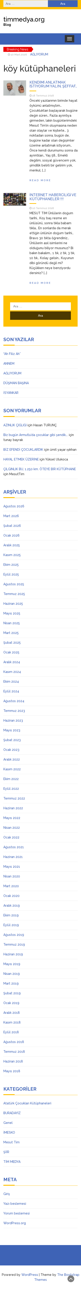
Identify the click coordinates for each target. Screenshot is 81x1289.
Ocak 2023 (11, 750)
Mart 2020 (11, 886)
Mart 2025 (11, 633)
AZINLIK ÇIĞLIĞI (15, 425)
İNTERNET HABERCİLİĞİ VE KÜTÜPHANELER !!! (52, 197)
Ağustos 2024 (13, 701)
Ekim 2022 (11, 779)
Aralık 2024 (11, 662)
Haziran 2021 (13, 857)
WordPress (29, 1275)
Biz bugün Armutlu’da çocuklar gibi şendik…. (35, 435)
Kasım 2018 (12, 1022)
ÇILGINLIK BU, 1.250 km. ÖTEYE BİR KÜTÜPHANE (39, 469)
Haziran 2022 (13, 808)
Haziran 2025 (13, 603)
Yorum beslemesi (16, 1213)
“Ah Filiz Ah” (12, 354)
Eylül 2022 (11, 788)
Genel (8, 1123)
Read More (40, 180)
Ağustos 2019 (13, 935)
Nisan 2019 (11, 974)
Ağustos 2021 (13, 847)
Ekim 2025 (11, 564)
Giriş (6, 1194)
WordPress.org (14, 1223)
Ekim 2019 (11, 915)
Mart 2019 (11, 983)
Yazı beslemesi (14, 1203)
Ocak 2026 (11, 535)
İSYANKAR (10, 393)
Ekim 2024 (11, 681)
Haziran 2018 (13, 1061)
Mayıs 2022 (11, 818)
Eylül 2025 (11, 574)
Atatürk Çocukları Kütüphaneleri (27, 1103)
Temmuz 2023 (14, 711)
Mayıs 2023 (11, 730)
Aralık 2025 (11, 545)
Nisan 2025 (11, 623)
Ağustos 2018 (13, 1042)
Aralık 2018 (11, 1012)
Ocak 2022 (11, 837)
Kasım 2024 (12, 672)
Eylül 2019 (11, 925)
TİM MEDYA (11, 1162)
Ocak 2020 (11, 896)
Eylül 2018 (11, 1032)
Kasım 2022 (12, 769)
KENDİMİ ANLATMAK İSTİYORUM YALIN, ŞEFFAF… (53, 84)
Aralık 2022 (11, 759)
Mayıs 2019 (11, 964)
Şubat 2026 (12, 526)
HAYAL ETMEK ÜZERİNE (21, 459)
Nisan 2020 (11, 876)
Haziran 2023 (13, 720)
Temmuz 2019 (14, 944)
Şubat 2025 (12, 642)
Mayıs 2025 (11, 613)
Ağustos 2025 (13, 584)
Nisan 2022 (11, 827)
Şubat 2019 (12, 993)
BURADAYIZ (12, 1113)
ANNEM (8, 363)
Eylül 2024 (11, 691)
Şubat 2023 (12, 740)
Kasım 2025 (12, 555)
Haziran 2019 (13, 954)
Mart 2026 (11, 516)
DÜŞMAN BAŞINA (16, 383)
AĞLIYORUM (39, 54)
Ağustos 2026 (13, 506)
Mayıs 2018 (11, 1071)
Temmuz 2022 (14, 798)
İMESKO (9, 1132)
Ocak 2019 (11, 1003)
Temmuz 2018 (14, 1051)
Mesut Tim (11, 1142)
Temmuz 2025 (14, 594)
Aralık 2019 (11, 905)
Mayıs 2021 (11, 866)
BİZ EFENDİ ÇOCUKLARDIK (23, 449)
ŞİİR (6, 1152)
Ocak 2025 (11, 652)
